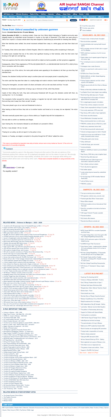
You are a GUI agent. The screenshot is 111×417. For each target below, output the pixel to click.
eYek (87, 14)
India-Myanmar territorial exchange (90, 320)
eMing (75, 14)
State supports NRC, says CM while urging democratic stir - (23, 246)
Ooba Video (67, 14)
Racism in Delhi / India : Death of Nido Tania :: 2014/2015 (19, 324)
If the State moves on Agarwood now (91, 345)
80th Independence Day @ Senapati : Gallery (93, 304)
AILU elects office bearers (88, 218)
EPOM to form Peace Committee (90, 73)
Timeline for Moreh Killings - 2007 (13, 355)
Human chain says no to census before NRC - (19, 253)
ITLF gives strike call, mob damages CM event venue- (21, 305)
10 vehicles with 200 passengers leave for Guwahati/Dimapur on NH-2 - (26, 226)
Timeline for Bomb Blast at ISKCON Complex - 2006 (18, 362)
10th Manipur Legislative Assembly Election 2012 (17, 330)
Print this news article (88, 28)
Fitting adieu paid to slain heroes (89, 139)
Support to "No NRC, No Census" (90, 350)
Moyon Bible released (87, 201)
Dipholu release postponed (88, 334)
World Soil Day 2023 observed (89, 157)
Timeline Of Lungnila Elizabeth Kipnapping (15, 371)
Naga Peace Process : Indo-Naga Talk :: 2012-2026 (17, 314)
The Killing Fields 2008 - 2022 (12, 317)
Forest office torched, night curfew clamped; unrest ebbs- (22, 295)
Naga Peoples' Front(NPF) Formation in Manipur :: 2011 (19, 333)
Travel (26, 17)
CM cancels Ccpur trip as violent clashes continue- (20, 302)
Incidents (74, 407)
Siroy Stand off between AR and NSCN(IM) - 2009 (17, 343)
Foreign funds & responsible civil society (92, 331)
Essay (47, 407)
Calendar (51, 14)
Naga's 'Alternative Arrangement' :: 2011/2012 (16, 326)
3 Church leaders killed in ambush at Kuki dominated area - (23, 262)
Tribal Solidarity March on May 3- (16, 293)
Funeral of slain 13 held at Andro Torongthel (92, 39)
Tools (85, 17)
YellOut (43, 14)
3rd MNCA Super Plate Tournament (90, 244)
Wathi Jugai (30, 410)
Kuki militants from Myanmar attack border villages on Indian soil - (25, 264)
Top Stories (23, 410)
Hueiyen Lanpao (8, 399)
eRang (58, 14)
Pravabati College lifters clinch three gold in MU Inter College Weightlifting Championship (94, 235)
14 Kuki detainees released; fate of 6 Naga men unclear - (22, 260)
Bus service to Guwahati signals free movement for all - (22, 240)
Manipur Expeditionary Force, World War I (92, 299)
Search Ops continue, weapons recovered (92, 105)
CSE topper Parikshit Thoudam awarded (92, 213)
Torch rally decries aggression (89, 167)
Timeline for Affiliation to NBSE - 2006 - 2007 (16, 361)
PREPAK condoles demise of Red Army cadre (93, 123)
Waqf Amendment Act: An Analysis (90, 301)
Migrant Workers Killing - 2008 (12, 350)
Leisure (57, 17)
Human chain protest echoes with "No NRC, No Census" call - (23, 257)
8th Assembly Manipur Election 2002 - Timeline (16, 385)
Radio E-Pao (34, 14)
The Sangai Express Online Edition (13, 395)
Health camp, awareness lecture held (91, 126)
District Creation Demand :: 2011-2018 (14, 321)
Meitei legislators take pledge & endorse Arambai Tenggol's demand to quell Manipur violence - (32, 281)
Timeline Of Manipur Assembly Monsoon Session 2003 (19, 375)
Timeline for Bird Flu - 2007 (11, 354)
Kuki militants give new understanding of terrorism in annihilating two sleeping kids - (29, 266)
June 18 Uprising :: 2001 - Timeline (13, 388)
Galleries (50, 17)
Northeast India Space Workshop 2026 (91, 285)
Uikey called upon (86, 141)
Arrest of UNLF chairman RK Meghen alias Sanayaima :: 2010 (20, 335)
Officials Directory (22, 14)
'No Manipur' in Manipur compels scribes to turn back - (22, 272)
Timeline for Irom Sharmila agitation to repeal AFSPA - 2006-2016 (21, 323)
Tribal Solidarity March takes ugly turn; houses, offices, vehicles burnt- (26, 286)
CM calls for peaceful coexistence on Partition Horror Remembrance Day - (27, 252)
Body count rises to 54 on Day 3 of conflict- (18, 283)
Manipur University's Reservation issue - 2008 (16, 345)
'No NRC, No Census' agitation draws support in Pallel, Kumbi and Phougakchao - (29, 234)
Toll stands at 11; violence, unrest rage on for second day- (22, 285)
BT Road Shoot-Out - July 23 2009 (13, 340)
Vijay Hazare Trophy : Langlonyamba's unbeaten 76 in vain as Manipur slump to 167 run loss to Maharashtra (94, 248)
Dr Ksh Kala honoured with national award (92, 129)
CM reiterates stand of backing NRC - (17, 245)
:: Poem (86, 290)
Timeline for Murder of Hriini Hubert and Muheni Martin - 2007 (20, 357)
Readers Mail (18, 407)
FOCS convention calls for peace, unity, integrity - (20, 227)
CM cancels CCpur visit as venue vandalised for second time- (23, 298)
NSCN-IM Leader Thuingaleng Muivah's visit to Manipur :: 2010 (21, 338)
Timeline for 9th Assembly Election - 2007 (15, 359)
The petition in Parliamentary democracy (92, 309)
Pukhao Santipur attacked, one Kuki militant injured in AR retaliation (93, 81)
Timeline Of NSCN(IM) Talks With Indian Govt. (16, 380)
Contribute (92, 17)
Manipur (19, 17)
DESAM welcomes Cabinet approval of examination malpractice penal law (91, 160)
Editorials (25, 407)
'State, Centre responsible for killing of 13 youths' (94, 107)
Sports (4, 410)
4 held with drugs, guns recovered (90, 144)
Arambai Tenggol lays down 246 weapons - (18, 276)
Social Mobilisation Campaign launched (91, 118)
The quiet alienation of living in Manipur (91, 323)
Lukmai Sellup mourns (87, 181)
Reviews (12, 17)
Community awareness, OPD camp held (92, 110)
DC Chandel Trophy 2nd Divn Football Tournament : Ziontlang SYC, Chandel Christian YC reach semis (93, 258)
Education (33, 17)
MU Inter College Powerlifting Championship (93, 263)
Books (81, 14)
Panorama (77, 17)
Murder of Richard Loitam (10, 328)
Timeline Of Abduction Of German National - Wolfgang (18, 376)
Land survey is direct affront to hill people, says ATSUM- (22, 297)
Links (64, 17)
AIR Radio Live (9, 14)
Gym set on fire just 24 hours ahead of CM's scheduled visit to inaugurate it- (27, 304)
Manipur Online (8, 400)
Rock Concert (11, 410)
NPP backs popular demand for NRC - (17, 229)
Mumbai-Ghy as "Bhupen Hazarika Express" (93, 296)
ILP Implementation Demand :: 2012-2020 (15, 319)
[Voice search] (67, 20)
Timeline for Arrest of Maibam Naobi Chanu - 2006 (17, 364)
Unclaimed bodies (86, 147)
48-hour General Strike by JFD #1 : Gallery (92, 339)
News (5, 17)
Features (42, 17)
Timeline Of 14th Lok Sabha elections (14, 369)
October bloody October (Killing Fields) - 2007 (16, 352)
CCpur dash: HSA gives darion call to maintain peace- (21, 292)
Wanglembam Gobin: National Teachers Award (93, 288)
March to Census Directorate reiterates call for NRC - (21, 231)
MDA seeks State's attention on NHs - (17, 233)
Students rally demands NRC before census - (19, 243)
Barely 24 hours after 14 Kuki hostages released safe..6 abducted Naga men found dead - (31, 259)
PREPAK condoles (86, 184)
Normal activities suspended (88, 41)
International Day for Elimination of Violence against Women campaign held (93, 98)
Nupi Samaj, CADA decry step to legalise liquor (94, 154)
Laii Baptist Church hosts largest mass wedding (94, 92)
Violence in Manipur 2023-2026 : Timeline (92, 280)
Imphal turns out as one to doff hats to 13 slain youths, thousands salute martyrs (93, 135)
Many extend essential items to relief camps (93, 121)
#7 (89, 277)
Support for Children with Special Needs (92, 312)
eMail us (101, 17)
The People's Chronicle (10, 397)
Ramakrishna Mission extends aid (90, 221)
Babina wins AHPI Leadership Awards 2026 (92, 326)
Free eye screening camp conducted (91, 193)
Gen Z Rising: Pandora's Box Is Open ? (91, 282)
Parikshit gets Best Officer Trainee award (92, 198)
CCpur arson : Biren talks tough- (15, 300)
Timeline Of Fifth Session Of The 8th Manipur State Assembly (20, 378)
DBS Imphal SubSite (7, 407)
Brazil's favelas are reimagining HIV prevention (93, 328)
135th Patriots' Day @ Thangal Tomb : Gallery (93, 317)
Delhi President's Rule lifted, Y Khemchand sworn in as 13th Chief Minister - (27, 267)
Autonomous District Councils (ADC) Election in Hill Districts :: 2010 (22, 336)
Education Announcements (36, 407)
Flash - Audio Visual (65, 407)
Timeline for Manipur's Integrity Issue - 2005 (15, 366)
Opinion (106, 407)
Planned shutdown (86, 215)
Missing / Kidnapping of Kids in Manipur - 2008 (16, 349)
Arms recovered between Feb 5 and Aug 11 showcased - (22, 255)
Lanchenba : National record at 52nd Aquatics (93, 307)
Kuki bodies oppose (86, 169)
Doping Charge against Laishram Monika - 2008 (16, 347)
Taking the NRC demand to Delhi (90, 336)
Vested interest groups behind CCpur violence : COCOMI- (22, 290)
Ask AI (73, 20)
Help (38, 415)
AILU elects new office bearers (89, 115)
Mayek (70, 17)
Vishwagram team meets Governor (90, 66)
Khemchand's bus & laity (87, 293)
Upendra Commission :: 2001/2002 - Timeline (16, 387)
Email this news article (88, 26)
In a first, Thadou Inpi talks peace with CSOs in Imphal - (22, 271)
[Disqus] (40, 191)
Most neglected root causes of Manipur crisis (93, 342)
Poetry (101, 407)
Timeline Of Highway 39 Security (12, 381)
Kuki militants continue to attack (89, 164)
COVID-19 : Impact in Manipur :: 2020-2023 (15, 316)
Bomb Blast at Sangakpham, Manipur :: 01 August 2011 (18, 331)
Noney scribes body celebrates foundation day (93, 89)
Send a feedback (86, 30)
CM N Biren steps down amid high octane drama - (20, 279)
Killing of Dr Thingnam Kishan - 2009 (14, 342)
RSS (17, 410)
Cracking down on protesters (88, 315)
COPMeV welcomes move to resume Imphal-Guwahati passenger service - (27, 236)
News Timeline (94, 407)
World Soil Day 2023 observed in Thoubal (92, 95)
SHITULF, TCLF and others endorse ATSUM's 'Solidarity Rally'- (24, 288)
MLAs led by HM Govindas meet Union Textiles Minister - (22, 241)
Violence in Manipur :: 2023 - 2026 (13, 312)
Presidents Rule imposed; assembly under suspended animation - (25, 278)
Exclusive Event (54, 407)
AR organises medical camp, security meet (92, 196)
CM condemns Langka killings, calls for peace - (20, 250)
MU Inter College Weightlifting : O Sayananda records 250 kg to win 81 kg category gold (93, 253)
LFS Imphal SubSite (83, 407)
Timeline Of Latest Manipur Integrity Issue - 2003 (17, 373)
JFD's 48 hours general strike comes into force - (20, 248)
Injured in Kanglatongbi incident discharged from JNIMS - (22, 238)
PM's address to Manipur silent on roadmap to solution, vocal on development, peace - (30, 269)
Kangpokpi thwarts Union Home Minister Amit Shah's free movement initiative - (28, 274)
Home (13, 25)
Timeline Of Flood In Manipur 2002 (13, 383)
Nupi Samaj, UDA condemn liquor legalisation (93, 113)
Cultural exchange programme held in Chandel (93, 132)
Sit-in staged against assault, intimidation (92, 102)
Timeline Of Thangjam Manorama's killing (15, 368)
